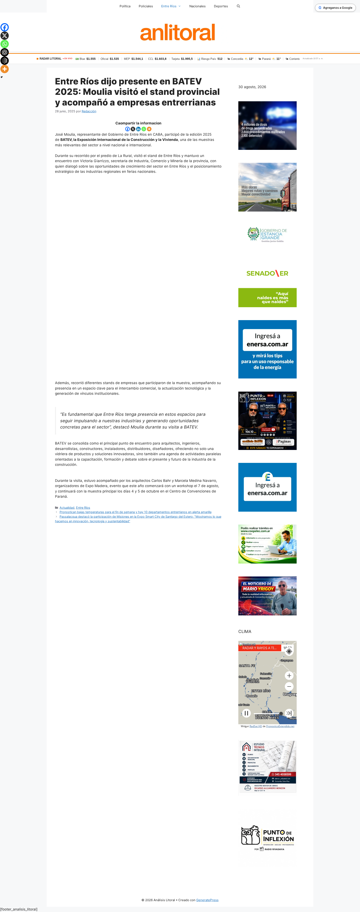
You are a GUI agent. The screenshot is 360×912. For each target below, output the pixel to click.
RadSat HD (256, 726)
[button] (289, 675)
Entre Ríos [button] (168, 6)
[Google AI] (4, 60)
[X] (133, 129)
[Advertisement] (138, 279)
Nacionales (197, 6)
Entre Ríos (83, 507)
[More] (149, 129)
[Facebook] (127, 129)
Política (125, 6)
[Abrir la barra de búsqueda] (238, 6)
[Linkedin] (138, 129)
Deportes (221, 6)
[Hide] (1, 77)
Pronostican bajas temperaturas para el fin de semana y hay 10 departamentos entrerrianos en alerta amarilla (135, 512)
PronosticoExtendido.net (280, 726)
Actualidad (67, 507)
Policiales (146, 6)
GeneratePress (207, 900)
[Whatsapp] (143, 129)
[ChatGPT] (4, 52)
